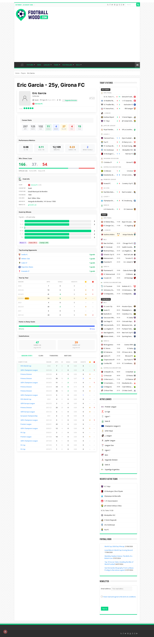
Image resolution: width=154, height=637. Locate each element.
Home (17, 73)
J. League (108, 436)
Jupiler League (110, 441)
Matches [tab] (67, 356)
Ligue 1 (107, 416)
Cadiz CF (24, 263)
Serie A (107, 465)
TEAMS (56, 65)
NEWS (39, 65)
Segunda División (71, 100)
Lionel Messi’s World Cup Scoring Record (119, 550)
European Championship (29, 416)
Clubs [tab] (40, 356)
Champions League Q (112, 426)
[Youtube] (117, 4)
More (78, 65)
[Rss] (108, 4)
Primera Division (26, 374)
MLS (106, 455)
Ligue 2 (107, 450)
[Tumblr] (119, 4)
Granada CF (25, 271)
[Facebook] (110, 4)
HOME (22, 64)
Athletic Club (25, 259)
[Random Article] (137, 65)
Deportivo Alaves (27, 267)
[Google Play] (124, 4)
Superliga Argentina (112, 469)
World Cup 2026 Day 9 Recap (114, 546)
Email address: (106, 589)
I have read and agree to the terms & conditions (119, 597)
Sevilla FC (24, 254)
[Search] (138, 4)
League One (109, 445)
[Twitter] (112, 4)
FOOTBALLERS (67, 65)
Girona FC (39, 104)
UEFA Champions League (29, 370)
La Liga (107, 412)
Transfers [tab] (53, 356)
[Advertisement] (77, 39)
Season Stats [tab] (26, 356)
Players (23, 73)
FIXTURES (30, 65)
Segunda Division (111, 460)
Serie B (107, 421)
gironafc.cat (32, 205)
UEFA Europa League (28, 403)
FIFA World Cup (26, 366)
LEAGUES (47, 65)
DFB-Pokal (109, 431)
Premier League (26, 424)
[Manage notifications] (5, 632)
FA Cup (23, 432)
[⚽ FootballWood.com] (32, 14)
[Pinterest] (115, 4)
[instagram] (121, 4)
